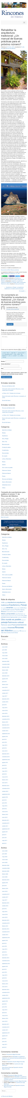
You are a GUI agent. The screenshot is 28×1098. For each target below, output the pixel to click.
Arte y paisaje (3, 607)
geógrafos (15, 611)
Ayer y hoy (4, 441)
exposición (12, 609)
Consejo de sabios (6, 447)
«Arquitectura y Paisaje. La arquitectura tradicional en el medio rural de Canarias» (14, 287)
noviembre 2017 (6, 690)
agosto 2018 (5, 678)
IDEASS (21, 611)
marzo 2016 (5, 710)
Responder (9, 324)
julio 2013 (4, 765)
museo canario (20, 617)
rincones (11, 627)
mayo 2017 (4, 696)
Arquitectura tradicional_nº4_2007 (12, 273)
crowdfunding (23, 607)
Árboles (4, 433)
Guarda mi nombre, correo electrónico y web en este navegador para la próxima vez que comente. (14, 373)
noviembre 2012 (6, 788)
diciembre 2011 (5, 820)
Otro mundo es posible (7, 467)
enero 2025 (4, 647)
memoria (8, 617)
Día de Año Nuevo (6, 400)
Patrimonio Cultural (13, 279)
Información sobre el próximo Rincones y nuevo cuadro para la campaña (13, 389)
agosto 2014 (5, 736)
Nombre (3, 361)
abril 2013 (4, 774)
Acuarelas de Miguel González (13, 1054)
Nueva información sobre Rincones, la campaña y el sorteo (14, 396)
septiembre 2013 (6, 759)
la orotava (10, 615)
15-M (2, 602)
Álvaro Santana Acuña (9, 632)
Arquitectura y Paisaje (11, 282)
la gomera (6, 615)
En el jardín (22, 291)
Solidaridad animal (6, 485)
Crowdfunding (5, 450)
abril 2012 (4, 808)
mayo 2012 (4, 805)
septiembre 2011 (6, 829)
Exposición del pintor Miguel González (16, 1061)
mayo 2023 (4, 652)
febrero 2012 (5, 814)
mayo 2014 (4, 745)
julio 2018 (4, 681)
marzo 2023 (5, 655)
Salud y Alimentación (7, 482)
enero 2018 (4, 687)
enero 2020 (4, 673)
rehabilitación (4, 627)
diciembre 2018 (5, 676)
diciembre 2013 (5, 753)
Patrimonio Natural (6, 473)
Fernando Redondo (9, 611)
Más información (5, 517)
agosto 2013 (5, 762)
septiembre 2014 (6, 733)
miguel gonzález (14, 617)
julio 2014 (4, 739)
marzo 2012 (5, 811)
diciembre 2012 (5, 785)
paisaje (4, 622)
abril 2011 (4, 843)
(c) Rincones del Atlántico (7, 1096)
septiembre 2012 (6, 794)
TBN (20, 631)
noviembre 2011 (6, 823)
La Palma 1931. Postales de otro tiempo (11, 393)
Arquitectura (18, 278)
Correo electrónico (6, 364)
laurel (13, 615)
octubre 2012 (5, 791)
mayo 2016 (4, 707)
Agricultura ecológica (7, 430)
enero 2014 (4, 751)
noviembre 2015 (6, 719)
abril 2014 (4, 748)
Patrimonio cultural (5, 284)
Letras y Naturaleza (6, 459)
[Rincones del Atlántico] (12, 13)
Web (2, 368)
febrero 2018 (5, 684)
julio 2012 (4, 800)
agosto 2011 (5, 831)
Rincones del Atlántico (10, 48)
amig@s (5, 602)
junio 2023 (4, 650)
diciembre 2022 (5, 661)
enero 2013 (4, 782)
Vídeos (3, 487)
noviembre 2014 (6, 727)
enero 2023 (4, 658)
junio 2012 (4, 803)
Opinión (4, 464)
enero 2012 (4, 817)
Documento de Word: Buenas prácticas (10, 270)
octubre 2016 (5, 701)
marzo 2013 (5, 777)
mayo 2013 (4, 771)
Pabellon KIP (23, 619)
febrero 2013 (5, 779)
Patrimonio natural (6, 625)
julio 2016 (4, 704)
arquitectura (14, 281)
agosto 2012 (5, 797)
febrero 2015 (5, 722)
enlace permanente (19, 284)
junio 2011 (4, 837)
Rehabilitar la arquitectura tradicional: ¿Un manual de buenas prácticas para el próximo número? (14, 1058)
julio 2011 (4, 834)
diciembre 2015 (5, 716)
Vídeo (2, 632)
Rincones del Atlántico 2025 (8, 386)
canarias (9, 607)
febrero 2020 (5, 670)
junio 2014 (4, 742)
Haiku (18, 611)
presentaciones (21, 625)
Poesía (3, 476)
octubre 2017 (5, 693)
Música (3, 461)
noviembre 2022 (6, 664)
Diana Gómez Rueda (7, 1067)
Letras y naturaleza (17, 615)
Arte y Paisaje (5, 438)
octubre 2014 (5, 730)
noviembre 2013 (6, 756)
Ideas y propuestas (21, 282)
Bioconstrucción (4, 279)
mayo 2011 (4, 840)
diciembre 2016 (5, 699)
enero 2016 (4, 713)
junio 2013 (4, 768)
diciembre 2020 (5, 667)
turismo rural (24, 630)
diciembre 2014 (5, 725)
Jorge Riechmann (19, 614)
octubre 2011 (5, 826)
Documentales (5, 453)
